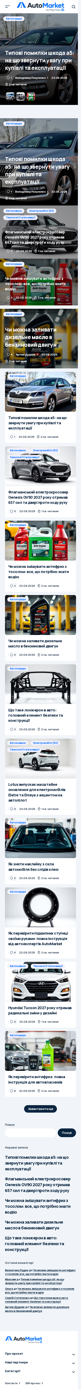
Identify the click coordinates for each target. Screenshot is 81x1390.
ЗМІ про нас (32, 1383)
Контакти (11, 1383)
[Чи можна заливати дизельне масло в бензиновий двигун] (40, 339)
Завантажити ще (40, 1109)
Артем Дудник (15, 1307)
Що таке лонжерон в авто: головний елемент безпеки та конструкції (34, 1243)
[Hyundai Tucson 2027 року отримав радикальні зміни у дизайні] (40, 982)
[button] (7, 7)
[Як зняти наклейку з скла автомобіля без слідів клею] (40, 838)
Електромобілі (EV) (41, 18)
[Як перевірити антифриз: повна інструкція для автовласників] (40, 1051)
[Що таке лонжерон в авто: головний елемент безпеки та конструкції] (40, 684)
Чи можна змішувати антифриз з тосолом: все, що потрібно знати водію (37, 1206)
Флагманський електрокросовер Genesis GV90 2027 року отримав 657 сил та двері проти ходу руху (37, 1184)
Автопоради (14, 123)
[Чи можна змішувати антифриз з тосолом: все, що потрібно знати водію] (40, 282)
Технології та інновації (20, 25)
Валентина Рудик (16, 1270)
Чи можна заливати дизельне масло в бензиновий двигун (34, 1225)
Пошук (10, 1125)
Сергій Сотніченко (17, 1297)
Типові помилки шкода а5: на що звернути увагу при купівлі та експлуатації (37, 1163)
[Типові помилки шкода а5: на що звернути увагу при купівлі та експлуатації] (40, 161)
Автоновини (14, 18)
